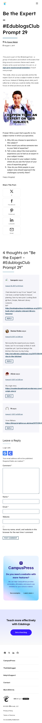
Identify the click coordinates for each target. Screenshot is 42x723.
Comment (7, 465)
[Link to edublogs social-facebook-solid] (4, 652)
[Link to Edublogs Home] (4, 3)
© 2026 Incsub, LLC (11, 706)
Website (6, 517)
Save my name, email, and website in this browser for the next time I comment (20, 530)
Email (6, 507)
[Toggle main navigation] (37, 3)
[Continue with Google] (5, 453)
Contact (6, 682)
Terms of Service (9, 715)
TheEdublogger (9, 668)
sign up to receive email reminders (16, 68)
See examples (15, 593)
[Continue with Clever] (10, 453)
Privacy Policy (8, 711)
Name (6, 497)
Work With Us (8, 690)
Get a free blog (21, 632)
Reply (9, 318)
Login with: (7, 448)
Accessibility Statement (11, 720)
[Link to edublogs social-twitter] (9, 652)
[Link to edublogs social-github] (17, 652)
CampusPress (9, 661)
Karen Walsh (12, 42)
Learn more (28, 593)
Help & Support (9, 675)
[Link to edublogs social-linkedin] (13, 652)
